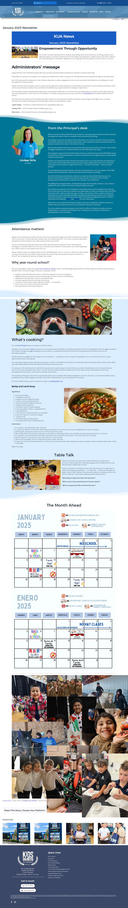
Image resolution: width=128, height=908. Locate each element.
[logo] (18, 8)
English (68, 199)
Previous (116, 19)
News (29, 800)
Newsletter (34, 800)
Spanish (76, 199)
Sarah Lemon (7, 800)
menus (32, 349)
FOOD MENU (82, 3)
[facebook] (11, 902)
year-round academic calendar (46, 269)
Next (122, 19)
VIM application (89, 93)
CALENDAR (69, 3)
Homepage (25, 800)
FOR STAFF (75, 3)
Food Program (22, 345)
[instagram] (15, 902)
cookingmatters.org (56, 381)
